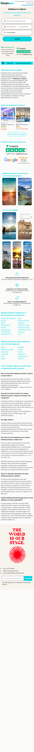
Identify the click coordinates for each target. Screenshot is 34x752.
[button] (17, 27)
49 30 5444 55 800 (27, 5)
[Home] (3, 63)
